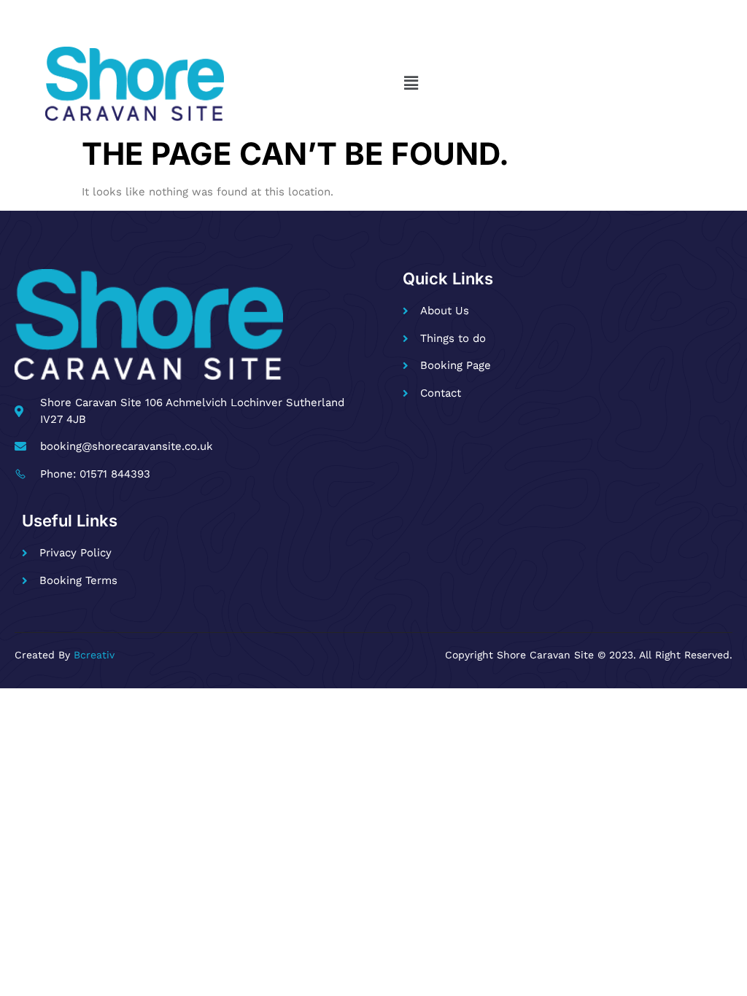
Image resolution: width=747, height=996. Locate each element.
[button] (410, 84)
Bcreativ (94, 655)
